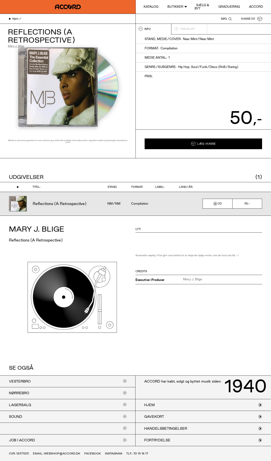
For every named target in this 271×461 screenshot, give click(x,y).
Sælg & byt (202, 6)
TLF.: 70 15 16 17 (137, 453)
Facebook (92, 453)
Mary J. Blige (16, 46)
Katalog (151, 6)
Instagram (113, 453)
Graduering (229, 6)
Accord (256, 6)
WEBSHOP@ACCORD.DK (62, 453)
